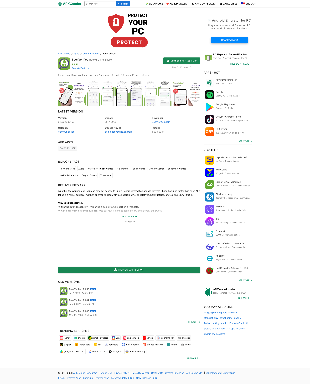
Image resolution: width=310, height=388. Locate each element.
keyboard (113, 344)
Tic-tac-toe (106, 175)
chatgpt (186, 338)
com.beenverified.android (118, 131)
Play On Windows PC (181, 67)
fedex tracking (212, 323)
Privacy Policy (121, 372)
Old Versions (69, 281)
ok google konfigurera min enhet (221, 312)
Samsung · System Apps (96, 378)
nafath (174, 344)
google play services (74, 351)
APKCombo (64, 53)
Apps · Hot (212, 72)
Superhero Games (177, 168)
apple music (133, 338)
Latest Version (70, 111)
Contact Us (157, 372)
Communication (66, 131)
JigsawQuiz (229, 372)
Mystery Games (156, 168)
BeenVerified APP (72, 185)
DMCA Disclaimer (140, 372)
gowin (188, 344)
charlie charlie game (214, 333)
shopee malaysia (155, 344)
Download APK (183, 60)
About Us (92, 372)
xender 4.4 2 (98, 351)
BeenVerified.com (81, 68)
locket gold (84, 344)
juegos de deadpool (214, 328)
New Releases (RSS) (147, 378)
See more (192, 322)
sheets (81, 338)
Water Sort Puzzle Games (100, 168)
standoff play (211, 317)
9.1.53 (66, 121)
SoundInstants (213, 372)
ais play (67, 344)
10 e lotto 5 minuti (238, 323)
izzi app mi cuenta (236, 328)
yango (150, 338)
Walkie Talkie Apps (69, 175)
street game (226, 317)
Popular (211, 150)
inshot (67, 338)
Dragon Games (89, 175)
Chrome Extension (174, 372)
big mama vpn (167, 338)
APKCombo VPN (194, 372)
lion (99, 344)
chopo (237, 317)
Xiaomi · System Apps (69, 378)
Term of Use (105, 372)
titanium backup (137, 351)
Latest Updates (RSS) (122, 378)
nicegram (117, 351)
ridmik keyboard (100, 338)
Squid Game (139, 168)
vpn (118, 338)
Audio (81, 168)
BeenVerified (80, 59)
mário (224, 323)
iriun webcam (132, 344)
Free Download (239, 63)
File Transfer (123, 168)
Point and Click (67, 168)
